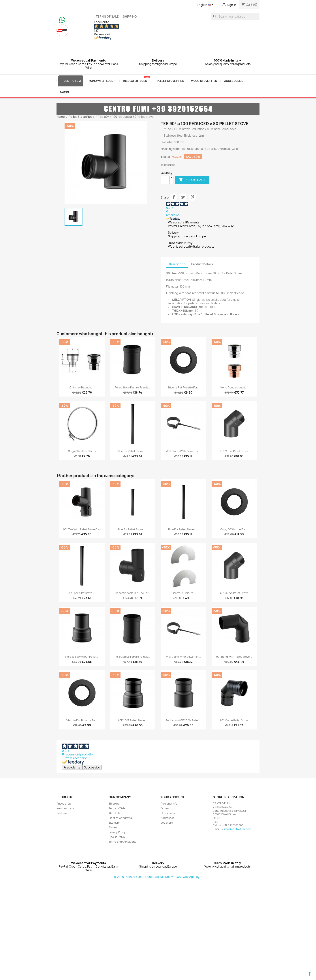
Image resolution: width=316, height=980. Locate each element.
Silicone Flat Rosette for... (183, 387)
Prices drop (64, 803)
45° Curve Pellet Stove (234, 451)
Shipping (130, 16)
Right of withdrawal (120, 818)
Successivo (92, 767)
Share (173, 197)
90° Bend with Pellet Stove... (234, 656)
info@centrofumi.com (237, 829)
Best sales (63, 813)
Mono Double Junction (234, 387)
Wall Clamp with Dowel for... (183, 451)
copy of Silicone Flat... (234, 529)
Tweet (183, 197)
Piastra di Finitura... (183, 593)
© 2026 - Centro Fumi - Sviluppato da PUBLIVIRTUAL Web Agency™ (158, 877)
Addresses (167, 818)
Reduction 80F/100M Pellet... (183, 720)
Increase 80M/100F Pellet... (82, 656)
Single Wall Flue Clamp (82, 451)
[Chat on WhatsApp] (62, 19)
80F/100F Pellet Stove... (132, 720)
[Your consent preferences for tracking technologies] (309, 973)
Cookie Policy (117, 837)
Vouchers (167, 822)
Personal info (169, 803)
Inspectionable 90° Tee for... (133, 593)
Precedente (71, 767)
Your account (173, 797)
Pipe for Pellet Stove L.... (132, 451)
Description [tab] (177, 264)
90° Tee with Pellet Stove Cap (82, 529)
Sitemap (114, 822)
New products (65, 808)
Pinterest (192, 197)
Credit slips (168, 813)
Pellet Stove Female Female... (133, 387)
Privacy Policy (117, 832)
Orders (165, 808)
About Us (114, 813)
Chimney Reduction (81, 387)
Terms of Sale (107, 16)
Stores (113, 827)
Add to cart (192, 179)
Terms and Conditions (122, 841)
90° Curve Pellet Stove (234, 720)
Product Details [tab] (202, 264)
